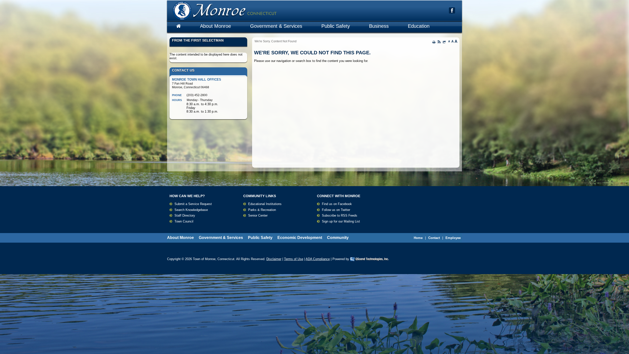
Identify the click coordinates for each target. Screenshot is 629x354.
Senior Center (258, 215)
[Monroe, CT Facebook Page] (452, 10)
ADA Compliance (318, 259)
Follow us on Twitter (336, 210)
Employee (453, 238)
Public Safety (335, 26)
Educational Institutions (265, 204)
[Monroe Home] (178, 26)
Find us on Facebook (337, 204)
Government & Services (276, 26)
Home (418, 238)
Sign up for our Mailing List (341, 221)
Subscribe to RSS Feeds (339, 215)
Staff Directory (184, 215)
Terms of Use (293, 259)
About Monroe (215, 26)
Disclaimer (273, 259)
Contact (434, 238)
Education (418, 26)
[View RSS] (439, 42)
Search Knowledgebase (191, 210)
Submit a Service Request (193, 204)
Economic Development (299, 238)
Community (338, 238)
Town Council (183, 221)
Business (379, 26)
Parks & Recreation (262, 210)
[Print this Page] (433, 42)
